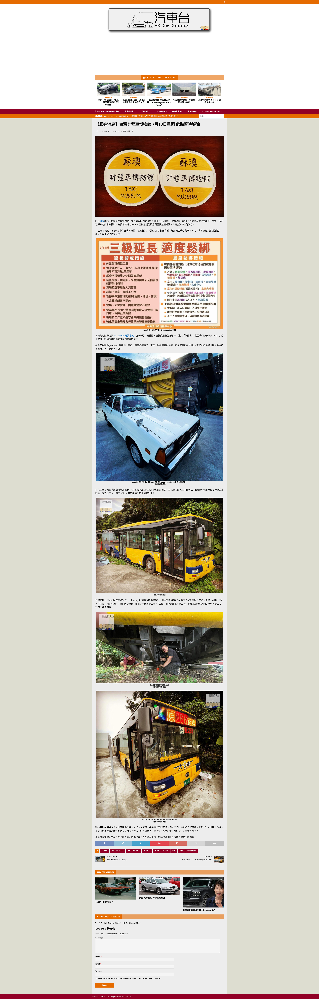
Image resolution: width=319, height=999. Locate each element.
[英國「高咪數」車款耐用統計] (159, 886)
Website (98, 971)
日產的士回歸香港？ (104, 902)
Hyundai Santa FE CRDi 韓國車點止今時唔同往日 (109, 101)
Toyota (147, 851)
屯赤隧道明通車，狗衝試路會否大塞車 (160, 101)
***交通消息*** (145, 111)
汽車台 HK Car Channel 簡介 (107, 111)
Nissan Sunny (134, 851)
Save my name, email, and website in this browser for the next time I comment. (130, 978)
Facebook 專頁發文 (124, 335)
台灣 (173, 851)
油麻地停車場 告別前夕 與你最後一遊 (185, 101)
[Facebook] (220, 2)
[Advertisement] (159, 56)
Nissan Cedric (117, 851)
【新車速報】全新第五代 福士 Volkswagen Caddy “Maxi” (135, 102)
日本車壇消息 (162, 111)
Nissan (104, 851)
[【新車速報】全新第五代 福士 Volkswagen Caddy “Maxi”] (135, 89)
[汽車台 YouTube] (224, 2)
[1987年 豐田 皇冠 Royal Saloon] (210, 89)
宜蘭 (181, 851)
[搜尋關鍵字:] (211, 116)
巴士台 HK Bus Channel (212, 111)
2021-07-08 (103, 131)
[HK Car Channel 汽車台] (159, 34)
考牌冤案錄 (192, 111)
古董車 (123, 131)
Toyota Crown (161, 851)
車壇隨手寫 (129, 111)
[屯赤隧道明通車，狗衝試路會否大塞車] (160, 89)
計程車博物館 (191, 851)
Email (97, 964)
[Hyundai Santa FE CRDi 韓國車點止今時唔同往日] (109, 89)
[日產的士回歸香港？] (115, 888)
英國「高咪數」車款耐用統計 (152, 897)
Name (98, 956)
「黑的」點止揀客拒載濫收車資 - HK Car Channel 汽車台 (119, 923)
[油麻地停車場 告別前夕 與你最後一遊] (185, 89)
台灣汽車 (130, 131)
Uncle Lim (113, 131)
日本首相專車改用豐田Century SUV (199, 910)
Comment (99, 938)
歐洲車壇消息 (177, 111)
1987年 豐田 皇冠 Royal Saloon (210, 101)
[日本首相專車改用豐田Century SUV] (203, 892)
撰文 (102, 220)
